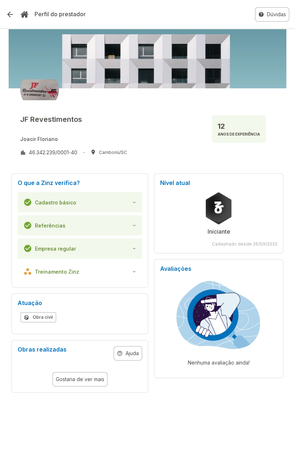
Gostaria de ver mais (80, 379)
